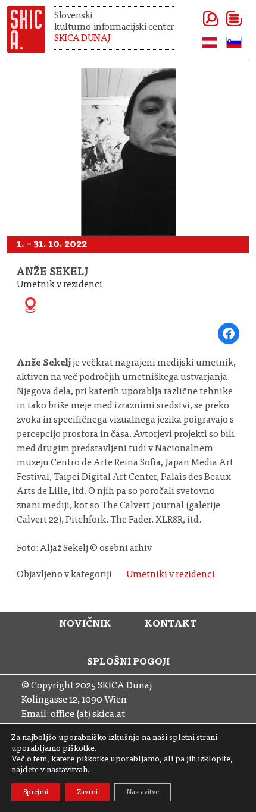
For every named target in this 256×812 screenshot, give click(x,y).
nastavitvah (67, 770)
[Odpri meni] (219, 18)
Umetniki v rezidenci (170, 575)
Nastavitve (142, 792)
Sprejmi (35, 792)
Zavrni (87, 792)
